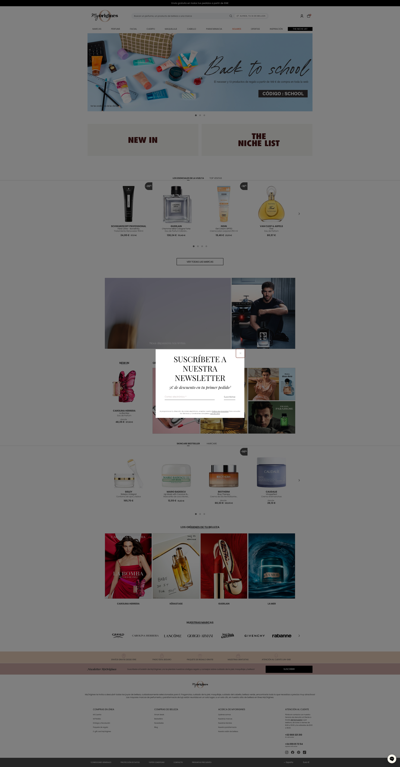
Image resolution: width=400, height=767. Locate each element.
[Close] (240, 353)
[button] (392, 759)
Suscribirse (229, 397)
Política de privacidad (220, 411)
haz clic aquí (215, 413)
